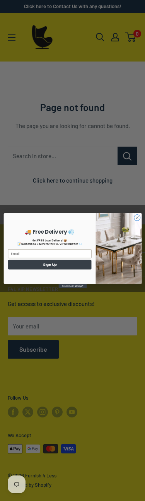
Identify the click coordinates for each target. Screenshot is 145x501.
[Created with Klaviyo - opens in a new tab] (72, 286)
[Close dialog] (137, 217)
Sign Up (49, 264)
